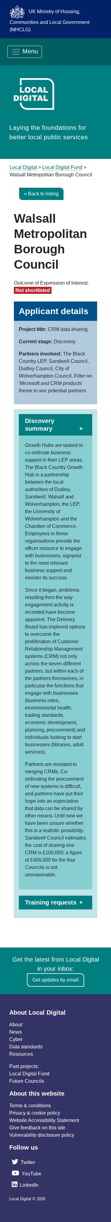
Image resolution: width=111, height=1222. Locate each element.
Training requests (50, 902)
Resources (21, 1054)
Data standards (26, 1046)
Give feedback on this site (37, 1127)
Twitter (28, 1162)
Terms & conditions (30, 1105)
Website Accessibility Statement (44, 1120)
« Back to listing (41, 193)
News (15, 1032)
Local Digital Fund (29, 1073)
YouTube (31, 1173)
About (15, 1024)
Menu (29, 51)
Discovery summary (39, 424)
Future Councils (26, 1081)
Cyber (16, 1039)
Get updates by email (55, 979)
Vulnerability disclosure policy (41, 1135)
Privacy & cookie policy (34, 1113)
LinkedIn (29, 1185)
